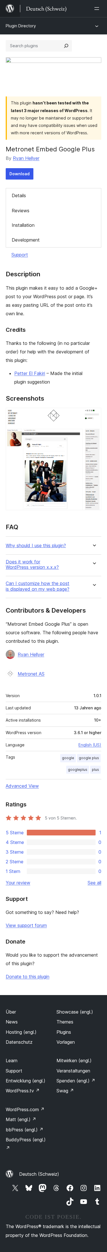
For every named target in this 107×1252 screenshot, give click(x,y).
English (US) (89, 744)
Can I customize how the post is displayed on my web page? (37, 586)
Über (11, 1012)
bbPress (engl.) (24, 1129)
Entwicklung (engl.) (25, 1081)
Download (19, 173)
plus (95, 769)
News (12, 1022)
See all (94, 883)
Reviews (20, 210)
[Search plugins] (66, 46)
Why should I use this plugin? (36, 545)
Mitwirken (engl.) (74, 1060)
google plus (89, 758)
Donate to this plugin (27, 976)
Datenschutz (19, 1042)
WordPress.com (25, 1109)
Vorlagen (65, 1042)
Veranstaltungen (73, 1071)
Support (19, 255)
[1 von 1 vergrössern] (93, 415)
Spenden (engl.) (75, 1081)
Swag (65, 1091)
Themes (64, 1022)
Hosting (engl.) (21, 1032)
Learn (11, 1060)
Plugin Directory (21, 25)
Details (19, 195)
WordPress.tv (23, 1091)
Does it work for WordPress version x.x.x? (32, 564)
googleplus (77, 769)
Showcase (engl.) (74, 1012)
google (68, 758)
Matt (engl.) (21, 1119)
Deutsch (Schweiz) (39, 1174)
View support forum (26, 925)
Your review (18, 883)
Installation (23, 225)
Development (26, 240)
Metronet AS (31, 674)
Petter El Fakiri (29, 373)
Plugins (63, 1032)
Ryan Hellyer (26, 158)
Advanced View (22, 786)
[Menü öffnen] (98, 8)
